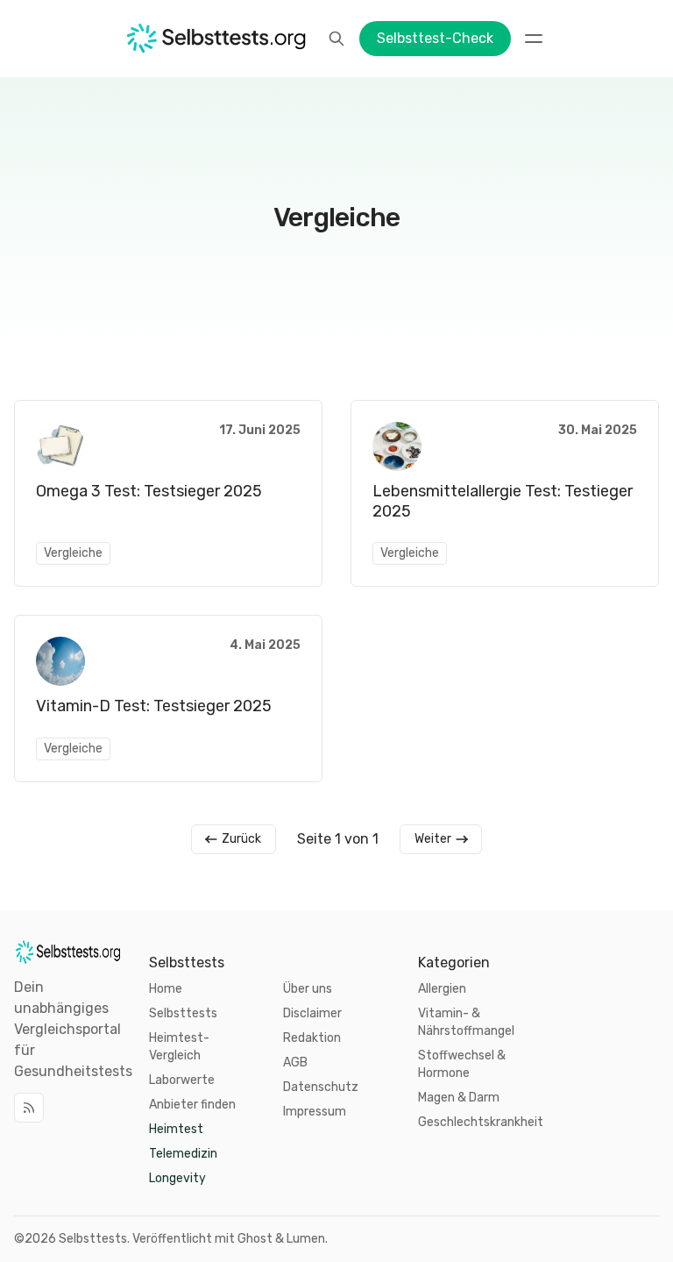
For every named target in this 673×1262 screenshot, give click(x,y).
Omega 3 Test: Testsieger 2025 (149, 491)
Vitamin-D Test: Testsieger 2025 (154, 706)
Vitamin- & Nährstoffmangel (466, 1022)
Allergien (442, 988)
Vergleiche (73, 552)
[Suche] (336, 38)
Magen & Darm (458, 1097)
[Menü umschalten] (533, 38)
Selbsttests (93, 1238)
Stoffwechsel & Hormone (462, 1064)
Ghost (255, 1238)
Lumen (306, 1238)
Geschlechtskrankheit (480, 1122)
